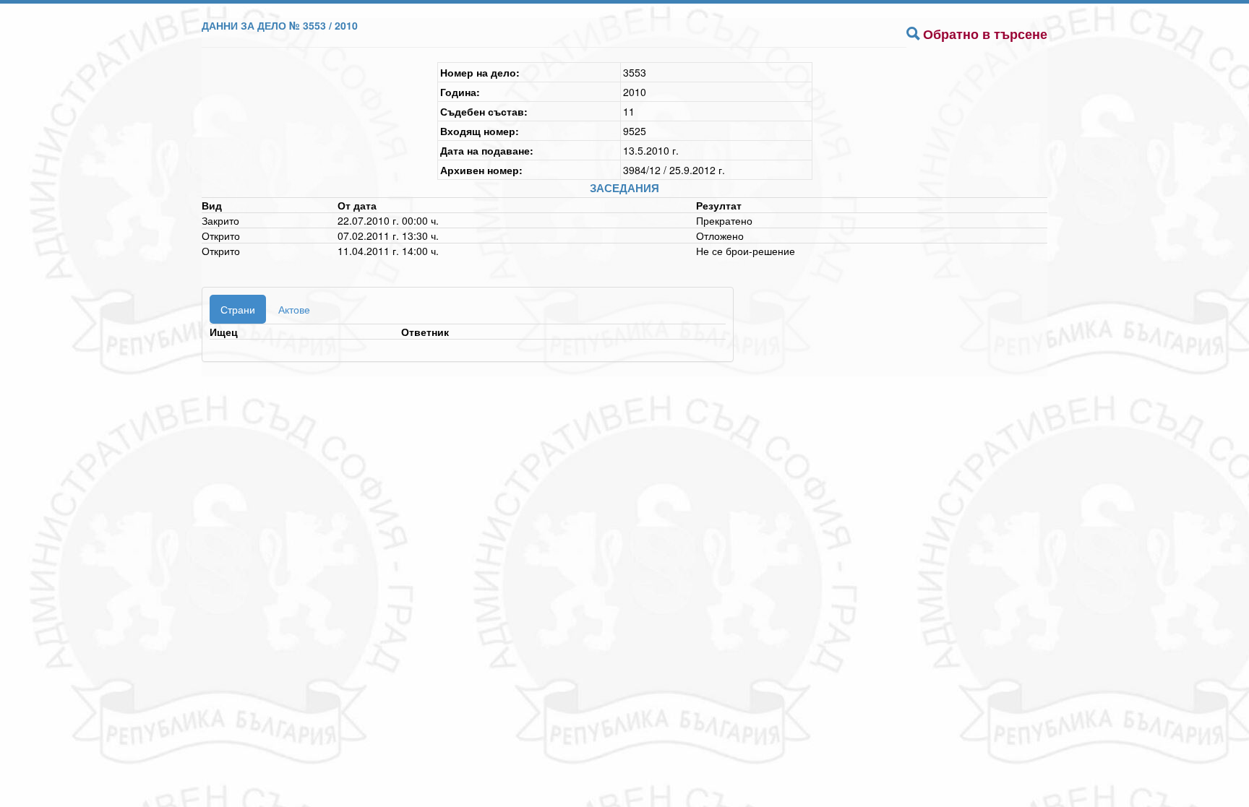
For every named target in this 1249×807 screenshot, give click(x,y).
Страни (237, 309)
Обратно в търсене (985, 34)
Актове (294, 309)
